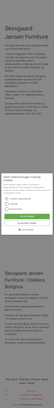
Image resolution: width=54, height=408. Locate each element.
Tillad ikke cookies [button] (27, 223)
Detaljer (17, 193)
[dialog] (27, 204)
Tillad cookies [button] (27, 216)
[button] (27, 229)
